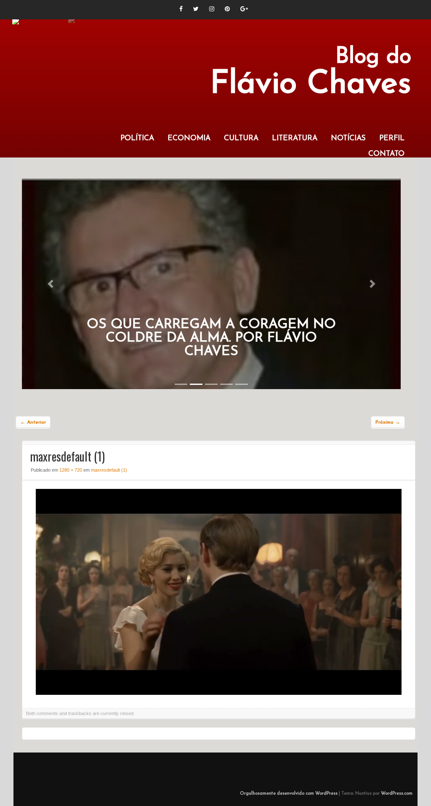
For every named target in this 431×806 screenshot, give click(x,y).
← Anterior (33, 422)
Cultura (241, 138)
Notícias (348, 138)
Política (137, 138)
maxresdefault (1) (109, 469)
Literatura (294, 138)
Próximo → (387, 422)
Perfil (391, 138)
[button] (50, 284)
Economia (189, 138)
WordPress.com (396, 793)
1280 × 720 (70, 469)
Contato (386, 153)
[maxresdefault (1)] (219, 692)
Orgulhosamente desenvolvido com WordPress (289, 793)
